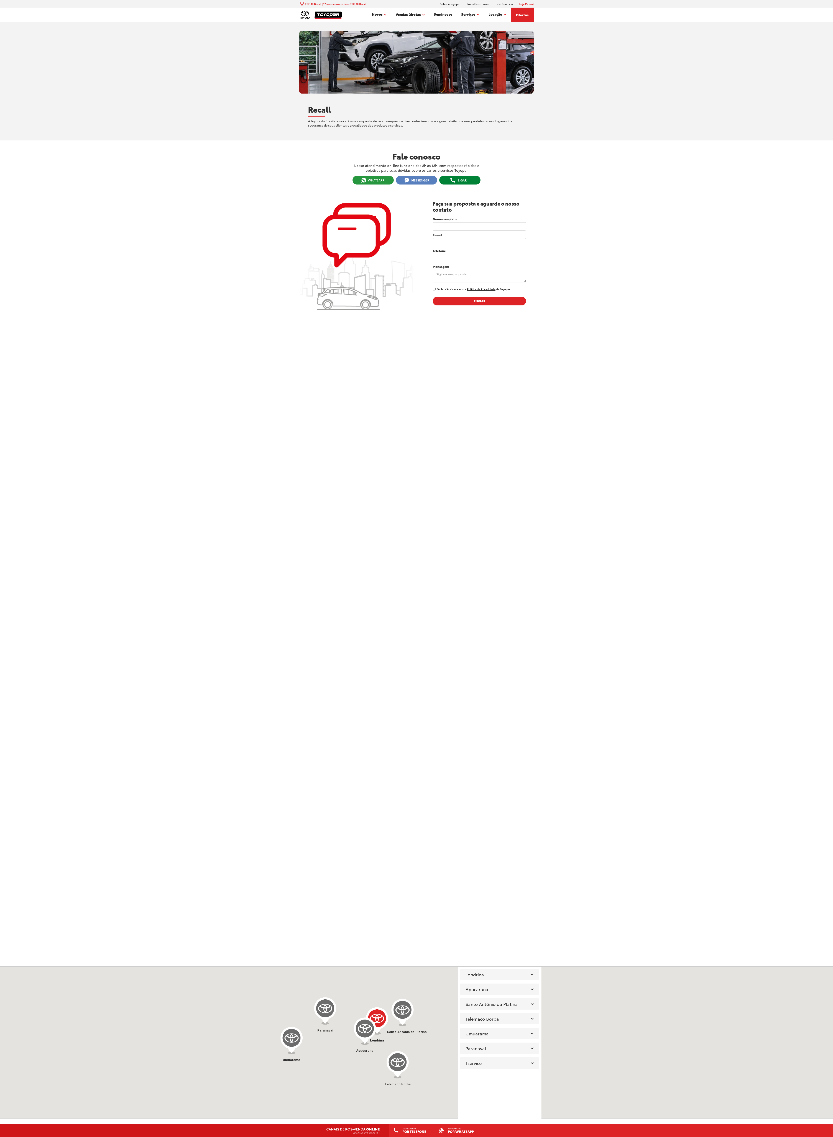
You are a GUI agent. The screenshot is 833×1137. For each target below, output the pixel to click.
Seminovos (443, 14)
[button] (379, 15)
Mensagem (441, 266)
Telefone (439, 251)
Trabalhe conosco (478, 4)
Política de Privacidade (481, 289)
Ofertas (522, 14)
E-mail (437, 235)
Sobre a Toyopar (450, 4)
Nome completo (445, 219)
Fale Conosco (504, 4)
